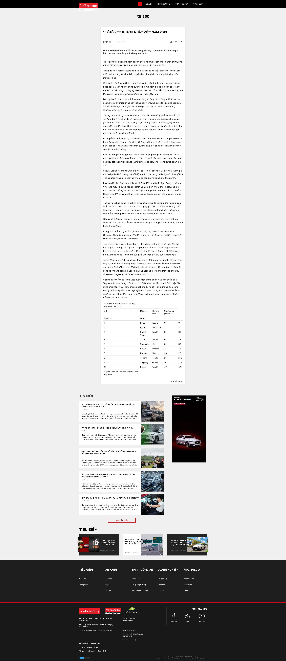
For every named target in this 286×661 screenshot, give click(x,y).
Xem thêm (121, 520)
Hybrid (107, 585)
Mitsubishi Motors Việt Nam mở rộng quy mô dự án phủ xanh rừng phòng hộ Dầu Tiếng (109, 452)
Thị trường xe (163, 4)
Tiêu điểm (88, 529)
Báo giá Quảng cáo (129, 630)
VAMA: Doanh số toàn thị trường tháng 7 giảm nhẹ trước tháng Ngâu (182, 543)
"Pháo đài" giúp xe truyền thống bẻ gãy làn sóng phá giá (107, 428)
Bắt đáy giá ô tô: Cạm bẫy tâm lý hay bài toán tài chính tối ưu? (110, 498)
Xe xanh (148, 4)
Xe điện (108, 590)
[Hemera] (132, 610)
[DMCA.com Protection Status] (84, 658)
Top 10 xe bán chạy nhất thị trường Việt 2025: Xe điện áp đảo (104, 543)
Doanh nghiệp (182, 4)
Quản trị (161, 590)
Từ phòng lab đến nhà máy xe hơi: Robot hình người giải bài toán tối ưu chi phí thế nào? (108, 476)
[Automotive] (113, 611)
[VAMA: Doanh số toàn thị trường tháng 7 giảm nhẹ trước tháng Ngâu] (197, 544)
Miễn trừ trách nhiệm (130, 640)
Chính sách (136, 579)
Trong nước (104, 551)
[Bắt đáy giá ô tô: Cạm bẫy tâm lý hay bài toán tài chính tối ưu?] (152, 504)
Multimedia (198, 4)
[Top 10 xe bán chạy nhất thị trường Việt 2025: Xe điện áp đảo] (88, 544)
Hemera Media (128, 620)
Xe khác (108, 579)
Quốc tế (82, 579)
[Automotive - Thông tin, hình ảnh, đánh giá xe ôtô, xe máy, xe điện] (92, 7)
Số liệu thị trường (139, 585)
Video (186, 590)
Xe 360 (143, 16)
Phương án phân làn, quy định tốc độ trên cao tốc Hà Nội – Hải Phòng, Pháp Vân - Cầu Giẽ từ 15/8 (137, 542)
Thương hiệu (163, 579)
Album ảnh (188, 585)
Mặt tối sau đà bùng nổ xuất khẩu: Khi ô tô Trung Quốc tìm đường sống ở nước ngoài (108, 406)
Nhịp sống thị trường (140, 590)
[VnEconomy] (89, 611)
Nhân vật (161, 585)
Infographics (189, 579)
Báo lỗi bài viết (177, 42)
